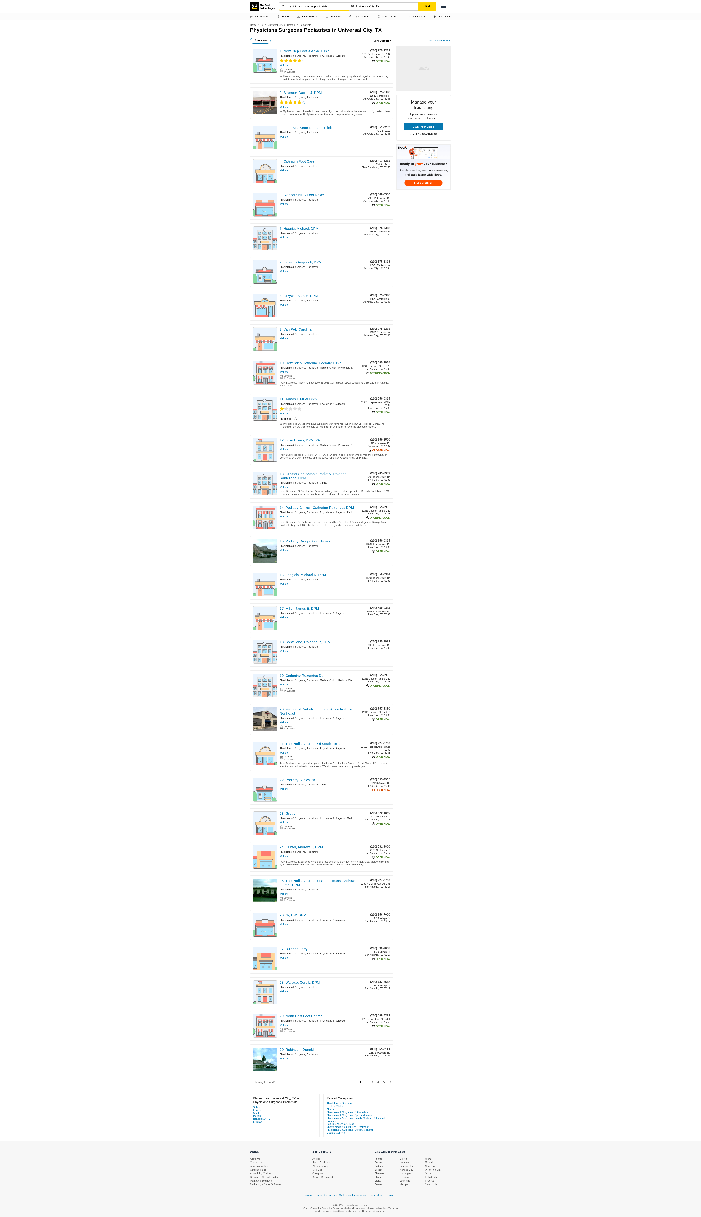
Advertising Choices (261, 1173)
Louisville (405, 1180)
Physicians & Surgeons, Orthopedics (347, 1112)
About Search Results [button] (440, 40)
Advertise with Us (259, 1166)
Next (390, 1082)
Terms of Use (376, 1195)
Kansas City (406, 1169)
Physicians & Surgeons (333, 55)
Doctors (291, 25)
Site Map (317, 1169)
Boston (378, 1169)
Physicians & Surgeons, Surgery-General (350, 1129)
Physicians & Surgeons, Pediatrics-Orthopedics (346, 512)
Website (284, 65)
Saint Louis (431, 1184)
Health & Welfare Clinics (351, 680)
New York (430, 1166)
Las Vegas (405, 1173)
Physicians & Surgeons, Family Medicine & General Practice (356, 1119)
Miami (428, 1158)
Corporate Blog (258, 1169)
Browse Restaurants (323, 1177)
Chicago (379, 1177)
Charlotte (379, 1173)
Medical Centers (336, 1132)
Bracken (258, 1121)
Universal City (275, 25)
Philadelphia (431, 1177)
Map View (262, 40)
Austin (378, 1162)
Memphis (405, 1184)
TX (262, 25)
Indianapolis (406, 1166)
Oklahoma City (433, 1169)
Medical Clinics (328, 367)
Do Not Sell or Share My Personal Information (341, 1195)
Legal (391, 1195)
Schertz (257, 1107)
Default (384, 40)
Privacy (308, 1195)
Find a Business (321, 1162)
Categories (318, 1173)
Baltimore (380, 1166)
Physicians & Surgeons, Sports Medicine (350, 1115)
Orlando (429, 1173)
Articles (316, 1158)
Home (253, 25)
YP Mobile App (320, 1166)
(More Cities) (398, 1152)
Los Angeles (406, 1177)
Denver (378, 1184)
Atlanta (378, 1158)
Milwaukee (430, 1162)
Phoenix (429, 1180)
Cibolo (256, 1113)
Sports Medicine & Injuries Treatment (348, 1127)
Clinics (323, 482)
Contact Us (256, 1162)
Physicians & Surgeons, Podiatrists (299, 55)
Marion (257, 1116)
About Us (255, 1158)
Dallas (378, 1180)
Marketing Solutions (261, 1180)
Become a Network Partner (264, 1177)
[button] (443, 6)
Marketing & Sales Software (265, 1184)
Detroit (403, 1158)
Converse (258, 1110)
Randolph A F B (262, 1118)
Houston (404, 1162)
